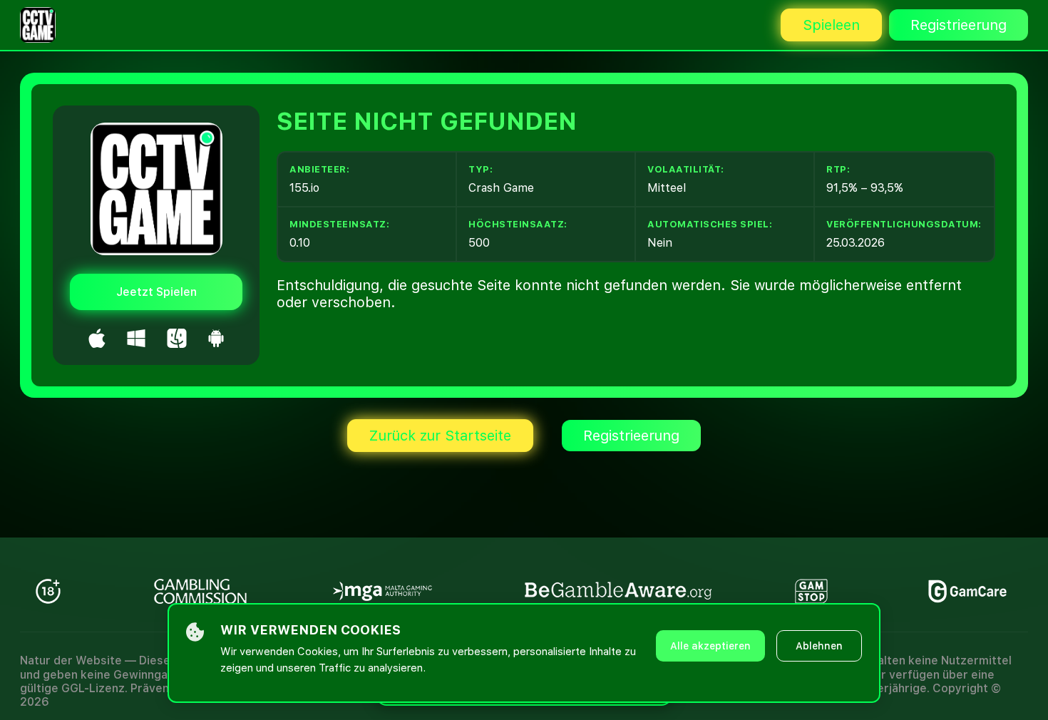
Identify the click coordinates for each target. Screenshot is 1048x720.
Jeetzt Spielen (156, 292)
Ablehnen (819, 646)
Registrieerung (958, 25)
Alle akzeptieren (710, 646)
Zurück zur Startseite (440, 435)
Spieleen (831, 25)
